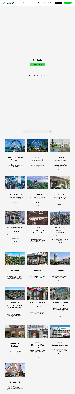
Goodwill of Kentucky (14, 344)
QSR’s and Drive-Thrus (19, 340)
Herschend (15, 271)
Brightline (60, 194)
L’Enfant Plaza (60, 305)
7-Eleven (37, 307)
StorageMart (15, 382)
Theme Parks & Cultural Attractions (15, 154)
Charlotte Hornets (15, 194)
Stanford (60, 271)
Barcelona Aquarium (60, 345)
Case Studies (50, 2)
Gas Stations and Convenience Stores (35, 302)
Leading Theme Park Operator (15, 158)
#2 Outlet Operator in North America (14, 306)
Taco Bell (37, 271)
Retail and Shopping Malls (15, 302)
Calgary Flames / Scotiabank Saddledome (37, 232)
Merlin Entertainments (37, 158)
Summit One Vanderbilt (60, 231)
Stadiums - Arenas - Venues (15, 191)
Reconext (60, 157)
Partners (45, 2)
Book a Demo (68, 2)
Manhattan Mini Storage (37, 346)
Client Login (58, 2)
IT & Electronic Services (60, 154)
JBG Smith (15, 231)
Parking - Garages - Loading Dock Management (60, 191)
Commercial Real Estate (10, 227)
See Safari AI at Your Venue (37, 64)
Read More (15, 168)
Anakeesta (37, 194)
